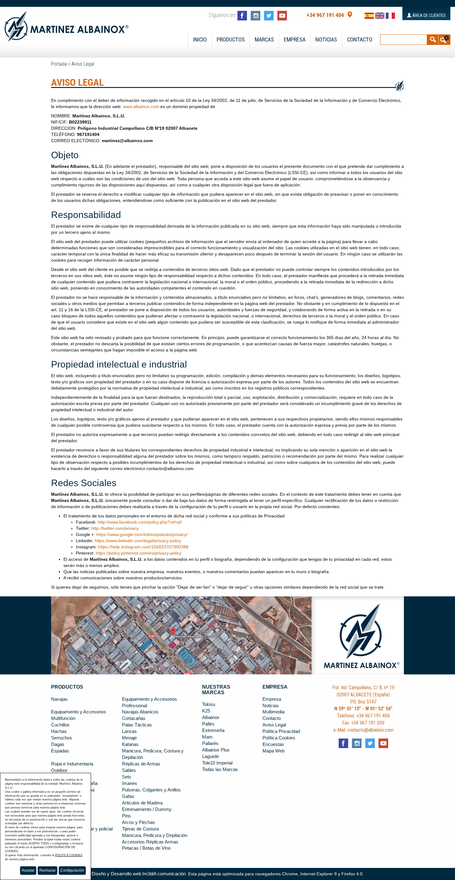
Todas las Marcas (220, 769)
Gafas (128, 796)
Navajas (59, 699)
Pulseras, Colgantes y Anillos (151, 789)
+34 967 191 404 (325, 15)
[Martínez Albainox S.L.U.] (66, 23)
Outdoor (59, 770)
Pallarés (210, 743)
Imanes (129, 783)
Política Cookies (278, 737)
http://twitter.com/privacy (115, 528)
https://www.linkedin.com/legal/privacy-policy (138, 540)
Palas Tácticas (137, 724)
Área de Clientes (428, 15)
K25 (206, 710)
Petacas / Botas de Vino (146, 848)
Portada (59, 64)
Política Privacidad (281, 731)
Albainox (210, 717)
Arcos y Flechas (138, 822)
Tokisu (208, 704)
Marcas (264, 39)
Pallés (208, 723)
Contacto (359, 39)
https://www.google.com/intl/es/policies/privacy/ (142, 534)
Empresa (295, 39)
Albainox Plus (216, 749)
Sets (126, 776)
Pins (126, 815)
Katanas (130, 744)
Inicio (200, 39)
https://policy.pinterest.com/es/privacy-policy (138, 553)
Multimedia (273, 711)
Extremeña (213, 730)
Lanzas (129, 731)
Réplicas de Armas (141, 763)
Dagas (57, 744)
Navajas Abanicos (140, 711)
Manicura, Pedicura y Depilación (154, 835)
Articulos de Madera (142, 802)
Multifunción (63, 718)
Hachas (59, 731)
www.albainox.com (141, 106)
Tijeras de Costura (140, 828)
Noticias (326, 39)
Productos (231, 39)
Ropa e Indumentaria (72, 763)
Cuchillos (60, 724)
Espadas (60, 750)
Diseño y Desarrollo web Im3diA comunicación (139, 873)
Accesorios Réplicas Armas (150, 841)
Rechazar (47, 870)
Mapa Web (273, 750)
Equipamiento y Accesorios (78, 711)
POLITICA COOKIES (68, 855)
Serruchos (61, 737)
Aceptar (28, 870)
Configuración (72, 870)
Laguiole (210, 756)
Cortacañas (133, 718)
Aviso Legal (83, 64)
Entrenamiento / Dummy (146, 809)
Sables (129, 770)
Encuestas (273, 744)
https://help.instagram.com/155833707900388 (143, 546)
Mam (207, 736)
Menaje (129, 737)
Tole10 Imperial (217, 762)
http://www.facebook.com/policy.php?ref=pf (139, 522)
